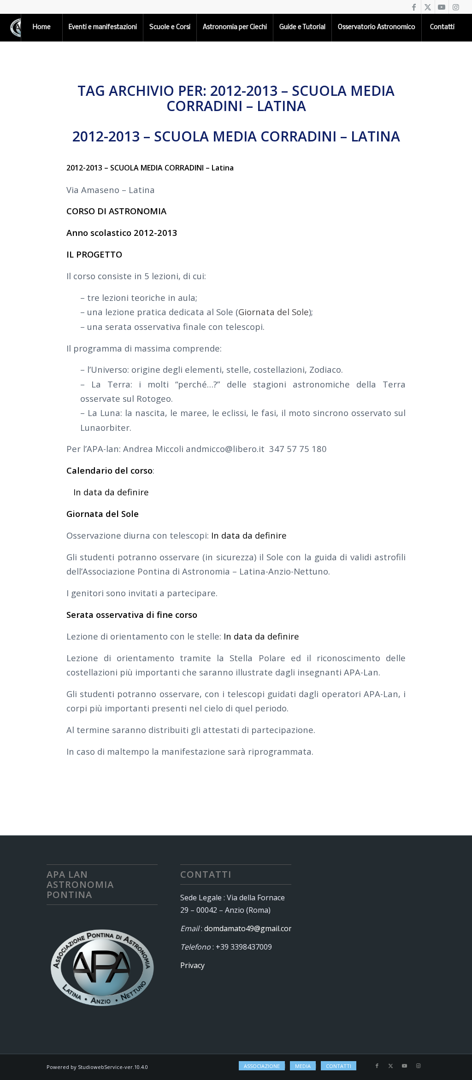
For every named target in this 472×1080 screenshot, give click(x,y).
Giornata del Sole (273, 311)
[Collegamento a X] (428, 7)
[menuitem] (41, 27)
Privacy (192, 965)
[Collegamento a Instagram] (456, 7)
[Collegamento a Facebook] (414, 7)
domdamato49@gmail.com (249, 928)
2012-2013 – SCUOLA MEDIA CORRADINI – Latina (236, 136)
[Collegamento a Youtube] (441, 7)
